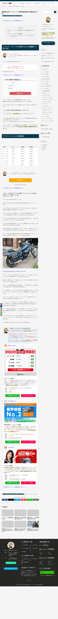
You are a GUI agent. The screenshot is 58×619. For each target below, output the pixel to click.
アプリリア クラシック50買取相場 (15, 33)
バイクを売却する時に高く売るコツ (48, 61)
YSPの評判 (23, 551)
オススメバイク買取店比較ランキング (48, 53)
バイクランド (12, 401)
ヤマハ (49, 552)
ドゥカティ (50, 561)
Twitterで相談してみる (10, 568)
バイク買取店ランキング (20, 180)
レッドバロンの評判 (45, 88)
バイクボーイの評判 (45, 76)
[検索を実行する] (55, 12)
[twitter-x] (52, 0)
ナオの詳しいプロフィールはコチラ (48, 43)
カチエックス (12, 345)
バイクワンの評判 (45, 74)
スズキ (41, 554)
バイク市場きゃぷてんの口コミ (47, 110)
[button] (5, 500)
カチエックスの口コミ (46, 114)
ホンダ (41, 552)
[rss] (54, 0)
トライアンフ (50, 564)
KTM (49, 562)
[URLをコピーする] (36, 500)
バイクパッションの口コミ (46, 101)
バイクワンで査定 (29, 482)
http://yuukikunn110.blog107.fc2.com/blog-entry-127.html (14, 271)
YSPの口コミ (44, 93)
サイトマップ (29, 580)
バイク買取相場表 (44, 545)
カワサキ (49, 554)
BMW (41, 562)
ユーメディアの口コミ (46, 116)
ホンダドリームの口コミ (46, 95)
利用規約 (43, 149)
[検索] (55, 0)
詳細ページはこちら (13, 395)
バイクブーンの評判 (45, 81)
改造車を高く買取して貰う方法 (47, 128)
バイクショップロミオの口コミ (47, 97)
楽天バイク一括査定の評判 (46, 86)
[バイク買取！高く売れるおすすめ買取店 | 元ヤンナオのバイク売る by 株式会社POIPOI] (7, 3)
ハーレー (41, 561)
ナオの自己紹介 (44, 144)
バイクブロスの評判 (45, 83)
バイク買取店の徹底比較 (46, 90)
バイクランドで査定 (29, 441)
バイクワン (11, 447)
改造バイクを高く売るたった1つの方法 (48, 59)
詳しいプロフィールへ (11, 562)
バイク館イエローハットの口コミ (47, 99)
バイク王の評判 (44, 69)
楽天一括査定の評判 (25, 563)
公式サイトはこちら (29, 395)
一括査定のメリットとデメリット (47, 55)
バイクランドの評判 (45, 71)
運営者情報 (44, 147)
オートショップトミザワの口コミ (47, 118)
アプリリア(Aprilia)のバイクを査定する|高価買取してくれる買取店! (12, 15)
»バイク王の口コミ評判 (47, 572)
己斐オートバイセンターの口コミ (47, 108)
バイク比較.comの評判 (25, 559)
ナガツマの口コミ (45, 103)
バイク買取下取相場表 (45, 136)
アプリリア (42, 564)
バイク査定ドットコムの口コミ (47, 112)
